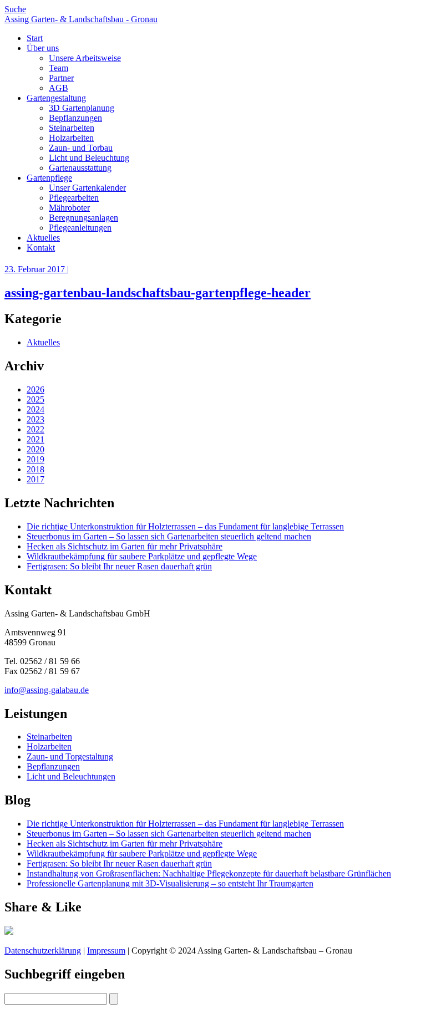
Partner (61, 78)
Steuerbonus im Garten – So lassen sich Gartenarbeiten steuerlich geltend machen (169, 536)
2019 (35, 459)
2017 (35, 479)
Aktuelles (43, 237)
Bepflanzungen (75, 118)
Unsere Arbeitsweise (85, 58)
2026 (35, 389)
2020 (35, 449)
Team (58, 68)
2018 (35, 469)
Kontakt (41, 247)
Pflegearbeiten (74, 197)
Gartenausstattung (80, 167)
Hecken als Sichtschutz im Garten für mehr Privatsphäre (124, 546)
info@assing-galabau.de (46, 690)
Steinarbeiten (71, 128)
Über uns (43, 48)
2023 (35, 419)
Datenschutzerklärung (42, 950)
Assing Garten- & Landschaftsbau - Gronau (81, 19)
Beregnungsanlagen (83, 217)
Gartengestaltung (56, 98)
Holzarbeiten (71, 137)
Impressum (106, 950)
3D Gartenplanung (81, 108)
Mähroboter (69, 207)
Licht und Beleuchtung (89, 157)
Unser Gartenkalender (87, 187)
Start (35, 38)
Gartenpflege (49, 177)
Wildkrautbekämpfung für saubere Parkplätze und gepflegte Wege (142, 556)
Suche (15, 9)
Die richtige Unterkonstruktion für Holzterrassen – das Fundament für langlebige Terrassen (185, 526)
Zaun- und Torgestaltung (70, 756)
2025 (35, 399)
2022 (35, 429)
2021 (35, 439)
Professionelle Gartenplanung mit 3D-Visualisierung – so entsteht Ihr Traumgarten (170, 883)
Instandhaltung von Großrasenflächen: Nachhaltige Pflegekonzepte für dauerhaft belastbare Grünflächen (209, 873)
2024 (35, 409)
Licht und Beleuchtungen (71, 776)
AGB (58, 88)
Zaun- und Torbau (81, 147)
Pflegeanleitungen (80, 227)
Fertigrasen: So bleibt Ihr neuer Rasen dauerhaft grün (119, 566)
